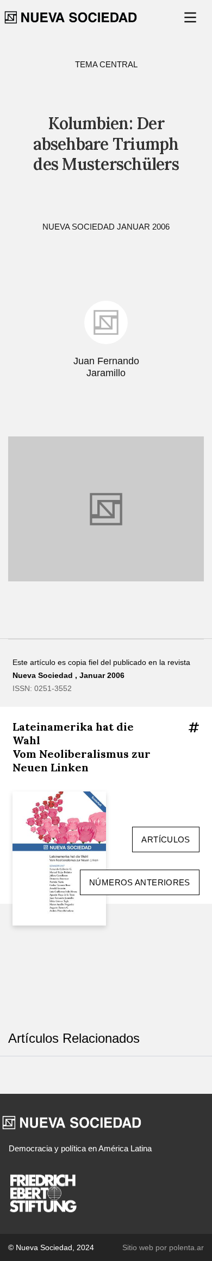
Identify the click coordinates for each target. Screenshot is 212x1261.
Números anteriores (139, 882)
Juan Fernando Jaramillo (106, 367)
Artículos (165, 839)
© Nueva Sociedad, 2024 (51, 1247)
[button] (191, 17)
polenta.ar (186, 1247)
